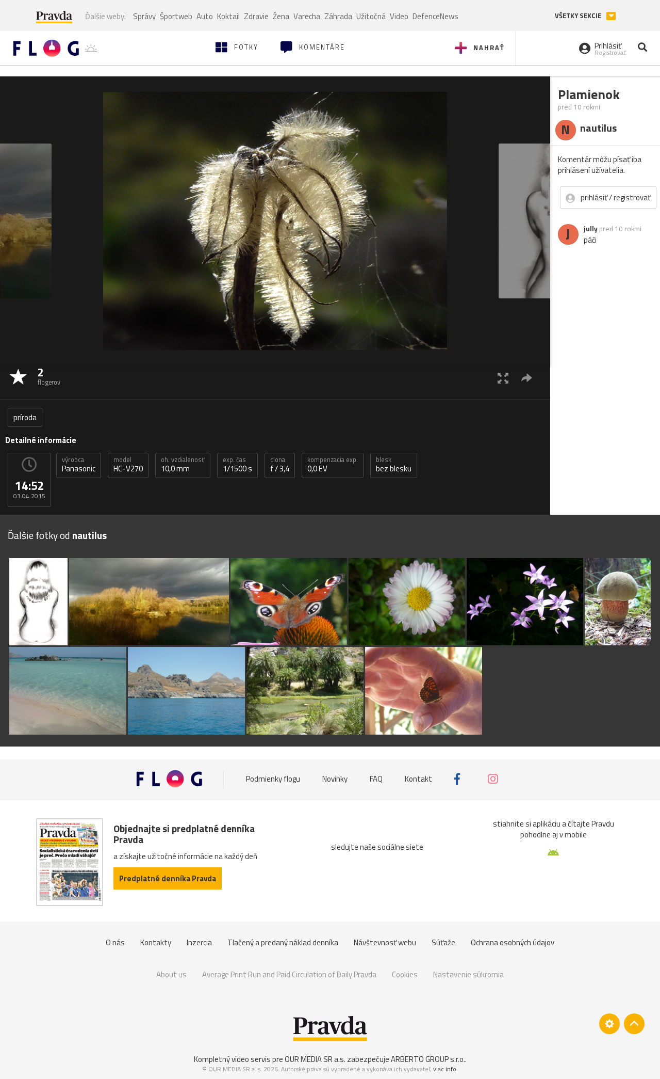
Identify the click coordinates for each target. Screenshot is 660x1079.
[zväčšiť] (503, 377)
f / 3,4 (279, 464)
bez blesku (393, 464)
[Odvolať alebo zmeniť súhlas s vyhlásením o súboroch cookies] (609, 1023)
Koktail (228, 16)
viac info (444, 1069)
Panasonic (78, 464)
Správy (144, 16)
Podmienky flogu (273, 779)
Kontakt (418, 779)
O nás (115, 942)
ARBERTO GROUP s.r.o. (428, 1059)
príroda (25, 417)
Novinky (335, 779)
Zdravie (256, 16)
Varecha (306, 16)
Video (399, 16)
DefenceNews (435, 16)
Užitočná (371, 16)
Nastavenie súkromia (468, 974)
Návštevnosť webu (385, 942)
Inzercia (199, 942)
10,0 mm (183, 464)
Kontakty (155, 942)
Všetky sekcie (579, 16)
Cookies (405, 974)
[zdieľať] (526, 377)
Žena (281, 16)
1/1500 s (237, 464)
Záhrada (338, 16)
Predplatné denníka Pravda (167, 878)
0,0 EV (332, 464)
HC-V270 (128, 464)
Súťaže (443, 942)
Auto (204, 16)
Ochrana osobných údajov (512, 942)
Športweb (176, 16)
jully (591, 229)
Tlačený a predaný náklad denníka (282, 942)
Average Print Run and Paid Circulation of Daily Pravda (289, 974)
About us (171, 974)
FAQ (376, 779)
